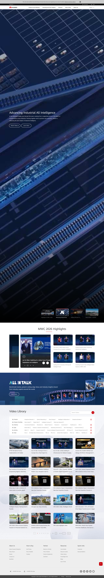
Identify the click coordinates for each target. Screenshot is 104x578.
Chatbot (28, 554)
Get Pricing (28, 549)
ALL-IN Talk (63, 561)
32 (52, 533)
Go (69, 533)
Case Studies (63, 549)
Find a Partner (46, 551)
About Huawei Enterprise (15, 549)
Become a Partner (47, 549)
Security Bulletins (81, 551)
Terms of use (68, 576)
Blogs (62, 559)
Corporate (80, 549)
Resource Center (64, 551)
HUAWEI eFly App (31, 571)
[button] (27, 365)
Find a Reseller (29, 551)
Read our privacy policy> (70, 1)
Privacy (62, 576)
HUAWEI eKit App (17, 571)
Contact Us (11, 556)
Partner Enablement (47, 554)
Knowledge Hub (64, 556)
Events (10, 554)
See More (11, 559)
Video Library (64, 554)
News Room (12, 551)
